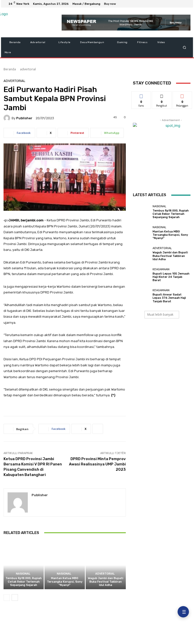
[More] (97, 429)
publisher (24, 118)
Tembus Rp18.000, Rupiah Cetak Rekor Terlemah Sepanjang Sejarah (24, 581)
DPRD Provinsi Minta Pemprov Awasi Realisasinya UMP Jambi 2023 (97, 464)
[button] (184, 47)
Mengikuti (161, 95)
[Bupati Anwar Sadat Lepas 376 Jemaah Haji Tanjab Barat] (141, 296)
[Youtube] (186, 4)
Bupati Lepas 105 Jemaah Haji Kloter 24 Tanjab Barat (171, 277)
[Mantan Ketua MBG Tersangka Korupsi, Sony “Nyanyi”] (64, 565)
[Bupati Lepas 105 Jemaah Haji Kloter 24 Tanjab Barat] (141, 274)
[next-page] (15, 597)
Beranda (10, 69)
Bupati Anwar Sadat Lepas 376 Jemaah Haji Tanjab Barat (169, 298)
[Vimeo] (180, 4)
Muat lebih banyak (160, 314)
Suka (141, 95)
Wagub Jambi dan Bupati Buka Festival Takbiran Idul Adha (105, 581)
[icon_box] (113, 4)
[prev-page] (7, 597)
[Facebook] (162, 4)
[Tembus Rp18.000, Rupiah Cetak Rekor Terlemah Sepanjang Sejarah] (24, 565)
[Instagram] (168, 4)
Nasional (23, 573)
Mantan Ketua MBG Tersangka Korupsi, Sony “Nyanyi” (64, 581)
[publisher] (8, 118)
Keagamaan (161, 269)
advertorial (28, 69)
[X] (174, 4)
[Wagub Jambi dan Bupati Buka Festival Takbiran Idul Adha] (106, 565)
